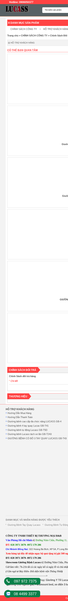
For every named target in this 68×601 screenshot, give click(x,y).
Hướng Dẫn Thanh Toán (20, 417)
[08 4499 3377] (8, 593)
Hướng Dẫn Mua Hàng (19, 413)
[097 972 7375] (8, 581)
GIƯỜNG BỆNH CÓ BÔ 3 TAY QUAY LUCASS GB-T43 (37, 438)
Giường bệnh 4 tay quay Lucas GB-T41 (28, 425)
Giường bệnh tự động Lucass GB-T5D (27, 430)
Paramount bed (44, 584)
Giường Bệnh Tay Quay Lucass (24, 525)
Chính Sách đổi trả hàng (22, 376)
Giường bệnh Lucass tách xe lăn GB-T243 (30, 434)
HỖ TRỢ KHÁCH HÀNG (20, 409)
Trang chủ (12, 35)
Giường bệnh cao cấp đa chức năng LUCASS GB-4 (34, 421)
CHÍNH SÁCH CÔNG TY (23, 29)
